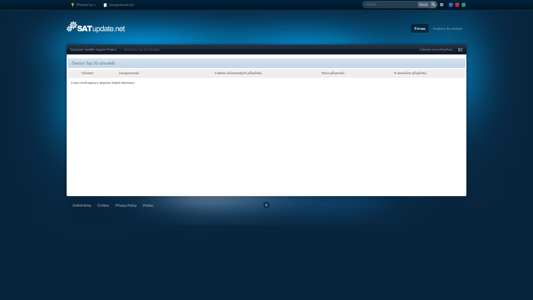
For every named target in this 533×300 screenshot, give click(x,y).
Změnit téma (81, 205)
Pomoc (148, 205)
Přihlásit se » (86, 5)
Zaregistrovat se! (121, 5)
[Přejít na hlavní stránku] (96, 26)
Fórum (419, 29)
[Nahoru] (266, 205)
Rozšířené (441, 4)
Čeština (103, 205)
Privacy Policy (126, 205)
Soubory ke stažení (447, 29)
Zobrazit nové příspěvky (436, 49)
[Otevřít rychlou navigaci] (460, 49)
